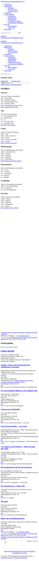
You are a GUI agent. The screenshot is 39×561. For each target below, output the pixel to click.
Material (8, 154)
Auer (7, 134)
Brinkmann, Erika (10, 100)
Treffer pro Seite (21, 339)
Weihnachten (8, 173)
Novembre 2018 (9, 121)
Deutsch (6, 175)
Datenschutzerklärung (7, 558)
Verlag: (3, 356)
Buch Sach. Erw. (11, 152)
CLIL (6, 170)
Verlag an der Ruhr (11, 139)
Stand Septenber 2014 (10, 116)
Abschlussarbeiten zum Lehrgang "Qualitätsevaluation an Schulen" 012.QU (17, 381)
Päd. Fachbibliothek (12, 186)
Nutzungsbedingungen (20, 558)
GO (19, 32)
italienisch (8, 202)
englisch (8, 200)
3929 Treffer (9, 339)
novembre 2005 (8, 123)
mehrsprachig (9, 204)
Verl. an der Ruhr (11, 136)
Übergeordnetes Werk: (7, 380)
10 (11, 337)
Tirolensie (7, 171)
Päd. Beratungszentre (10, 190)
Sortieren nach (5, 336)
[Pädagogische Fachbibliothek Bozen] (12, 1)
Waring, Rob (8, 98)
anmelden (3, 36)
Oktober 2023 (8, 118)
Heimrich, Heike (9, 103)
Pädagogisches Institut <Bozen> (14, 105)
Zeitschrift (8, 157)
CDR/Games (8, 159)
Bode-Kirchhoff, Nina (11, 102)
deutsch (8, 199)
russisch (7, 206)
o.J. (5, 119)
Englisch (6, 177)
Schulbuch (8, 155)
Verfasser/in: (4, 355)
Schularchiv (8, 188)
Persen (7, 137)
